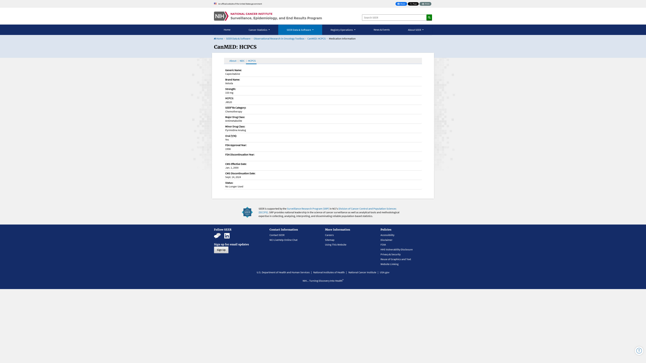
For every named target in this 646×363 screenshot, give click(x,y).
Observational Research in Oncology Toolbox (279, 38)
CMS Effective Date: (236, 164)
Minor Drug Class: (235, 126)
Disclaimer (386, 239)
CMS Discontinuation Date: (240, 173)
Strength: (230, 89)
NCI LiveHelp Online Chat (283, 239)
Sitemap (329, 239)
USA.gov (384, 272)
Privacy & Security (391, 254)
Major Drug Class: (235, 117)
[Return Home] (268, 16)
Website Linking (390, 264)
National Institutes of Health (329, 272)
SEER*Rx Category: (235, 107)
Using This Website (335, 244)
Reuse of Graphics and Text (396, 259)
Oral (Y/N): (231, 135)
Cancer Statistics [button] (258, 29)
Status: (229, 182)
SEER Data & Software (238, 38)
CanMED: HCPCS (316, 38)
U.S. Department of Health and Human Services (283, 272)
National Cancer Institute (362, 272)
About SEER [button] (415, 29)
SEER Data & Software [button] (299, 29)
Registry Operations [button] (342, 29)
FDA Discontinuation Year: (240, 154)
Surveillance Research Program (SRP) (308, 208)
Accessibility (387, 235)
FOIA (383, 244)
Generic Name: (233, 70)
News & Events (382, 29)
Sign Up (221, 249)
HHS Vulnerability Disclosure (397, 249)
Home (227, 29)
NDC (242, 60)
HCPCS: (229, 98)
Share (402, 4)
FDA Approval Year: (236, 145)
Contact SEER (277, 235)
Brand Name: (232, 79)
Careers (329, 235)
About (232, 60)
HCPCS (252, 60)
